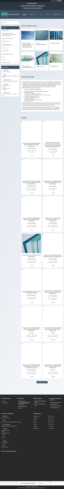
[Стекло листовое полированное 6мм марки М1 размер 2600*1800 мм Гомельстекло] (31, 206)
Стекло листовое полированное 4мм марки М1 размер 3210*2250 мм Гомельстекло (31, 145)
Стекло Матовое (54, 66)
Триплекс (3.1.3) (40, 66)
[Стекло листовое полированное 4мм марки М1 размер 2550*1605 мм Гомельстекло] (52, 316)
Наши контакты (5, 402)
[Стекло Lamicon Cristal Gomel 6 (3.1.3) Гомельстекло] (31, 243)
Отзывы (3, 59)
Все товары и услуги (42, 382)
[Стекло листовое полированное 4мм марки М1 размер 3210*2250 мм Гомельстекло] (31, 131)
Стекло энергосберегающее (8, 38)
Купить (32, 155)
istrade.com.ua (4, 438)
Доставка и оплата (57, 14)
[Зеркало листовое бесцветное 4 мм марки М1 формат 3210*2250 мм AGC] (52, 243)
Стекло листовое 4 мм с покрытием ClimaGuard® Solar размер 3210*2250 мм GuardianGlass (31, 182)
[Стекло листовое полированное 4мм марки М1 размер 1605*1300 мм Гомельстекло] (52, 353)
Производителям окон (55, 407)
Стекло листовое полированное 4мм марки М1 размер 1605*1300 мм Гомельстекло (53, 366)
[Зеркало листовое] (56, 35)
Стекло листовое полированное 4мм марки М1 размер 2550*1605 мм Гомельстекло (53, 329)
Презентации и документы (7, 54)
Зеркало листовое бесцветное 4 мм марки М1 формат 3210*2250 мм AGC (53, 256)
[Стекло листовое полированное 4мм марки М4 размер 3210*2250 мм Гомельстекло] (52, 279)
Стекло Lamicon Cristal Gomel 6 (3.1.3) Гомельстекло (31, 256)
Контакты (48, 14)
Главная (24, 14)
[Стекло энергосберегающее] (41, 35)
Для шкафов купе (54, 404)
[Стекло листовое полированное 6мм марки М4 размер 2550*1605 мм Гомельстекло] (52, 169)
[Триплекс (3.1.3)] (41, 58)
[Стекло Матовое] (56, 58)
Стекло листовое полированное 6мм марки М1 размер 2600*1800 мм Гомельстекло (31, 220)
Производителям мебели (55, 402)
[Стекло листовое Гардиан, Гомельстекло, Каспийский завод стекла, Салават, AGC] (27, 35)
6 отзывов (52, 0)
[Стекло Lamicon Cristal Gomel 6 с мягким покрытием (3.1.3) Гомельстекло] (52, 206)
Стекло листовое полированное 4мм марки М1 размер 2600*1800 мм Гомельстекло (31, 329)
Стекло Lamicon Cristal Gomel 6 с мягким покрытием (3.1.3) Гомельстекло (53, 220)
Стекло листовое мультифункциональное (7, 45)
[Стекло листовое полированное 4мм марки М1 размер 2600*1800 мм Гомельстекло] (31, 316)
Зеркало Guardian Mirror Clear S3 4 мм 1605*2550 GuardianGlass (31, 292)
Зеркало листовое (54, 43)
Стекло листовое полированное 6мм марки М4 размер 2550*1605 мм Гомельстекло (53, 182)
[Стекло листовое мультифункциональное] (27, 58)
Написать (53, 302)
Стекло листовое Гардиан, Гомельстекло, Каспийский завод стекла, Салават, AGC (9, 34)
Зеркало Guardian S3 (22, 406)
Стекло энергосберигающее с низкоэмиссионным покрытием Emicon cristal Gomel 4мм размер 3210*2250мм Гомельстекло (53, 144)
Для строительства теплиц (56, 405)
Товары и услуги (32, 14)
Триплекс (20, 408)
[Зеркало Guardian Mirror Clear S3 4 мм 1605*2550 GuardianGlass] (31, 279)
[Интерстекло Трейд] (4, 14)
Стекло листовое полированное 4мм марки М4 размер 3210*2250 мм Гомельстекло (53, 292)
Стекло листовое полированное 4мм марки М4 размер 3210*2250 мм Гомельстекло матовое (31, 366)
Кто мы (3, 401)
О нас (41, 14)
